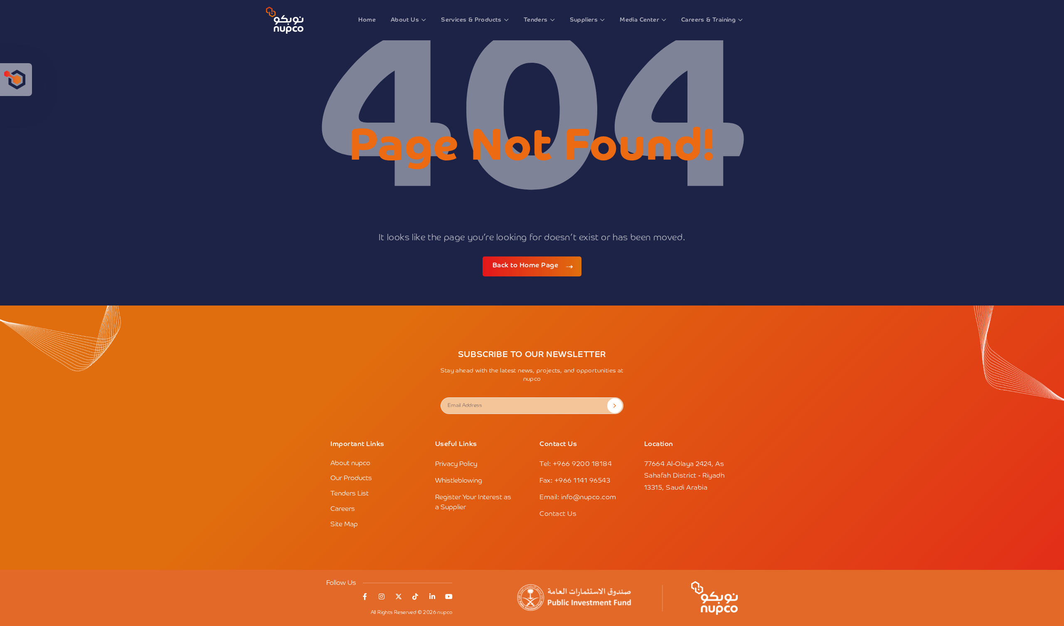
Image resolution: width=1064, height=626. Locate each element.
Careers (342, 509)
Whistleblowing (458, 481)
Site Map (344, 524)
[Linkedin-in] (432, 596)
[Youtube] (449, 596)
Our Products (351, 478)
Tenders (536, 20)
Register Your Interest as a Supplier (473, 502)
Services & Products (471, 20)
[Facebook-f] (365, 596)
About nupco (350, 463)
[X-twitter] (398, 596)
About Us (405, 20)
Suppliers (584, 20)
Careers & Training (708, 20)
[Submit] (614, 405)
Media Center (639, 20)
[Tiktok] (415, 596)
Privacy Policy (456, 464)
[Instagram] (381, 596)
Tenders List (349, 493)
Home (367, 20)
